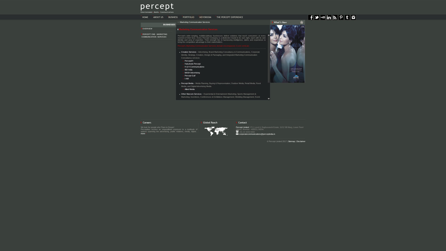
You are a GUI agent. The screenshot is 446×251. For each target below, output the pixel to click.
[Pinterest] (341, 19)
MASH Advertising (192, 73)
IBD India (188, 70)
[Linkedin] (329, 19)
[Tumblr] (347, 19)
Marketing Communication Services (195, 22)
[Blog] (335, 19)
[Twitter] (316, 19)
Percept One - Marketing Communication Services (154, 35)
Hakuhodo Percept (193, 64)
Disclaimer (301, 141)
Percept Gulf (190, 76)
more (143, 133)
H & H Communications (194, 67)
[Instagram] (353, 19)
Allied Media (190, 89)
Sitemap (291, 141)
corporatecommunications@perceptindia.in (257, 134)
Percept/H (189, 61)
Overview (147, 29)
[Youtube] (322, 19)
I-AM (187, 79)
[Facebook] (310, 19)
